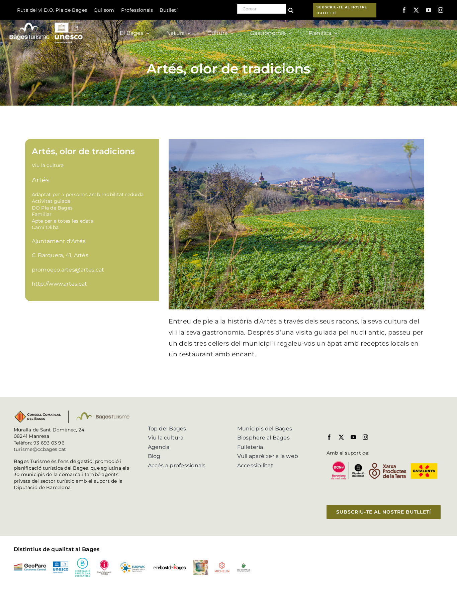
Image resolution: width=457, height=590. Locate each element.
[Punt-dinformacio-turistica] (104, 562)
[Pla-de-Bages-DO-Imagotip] (243, 565)
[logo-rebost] (169, 566)
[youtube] (428, 10)
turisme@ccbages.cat (40, 449)
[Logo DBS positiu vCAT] (82, 560)
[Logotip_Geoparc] (30, 566)
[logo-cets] (132, 562)
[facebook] (404, 10)
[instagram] (440, 10)
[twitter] (416, 10)
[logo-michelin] (222, 564)
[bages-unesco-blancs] (46, 21)
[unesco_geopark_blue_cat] (60, 564)
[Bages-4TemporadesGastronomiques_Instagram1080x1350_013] (200, 562)
